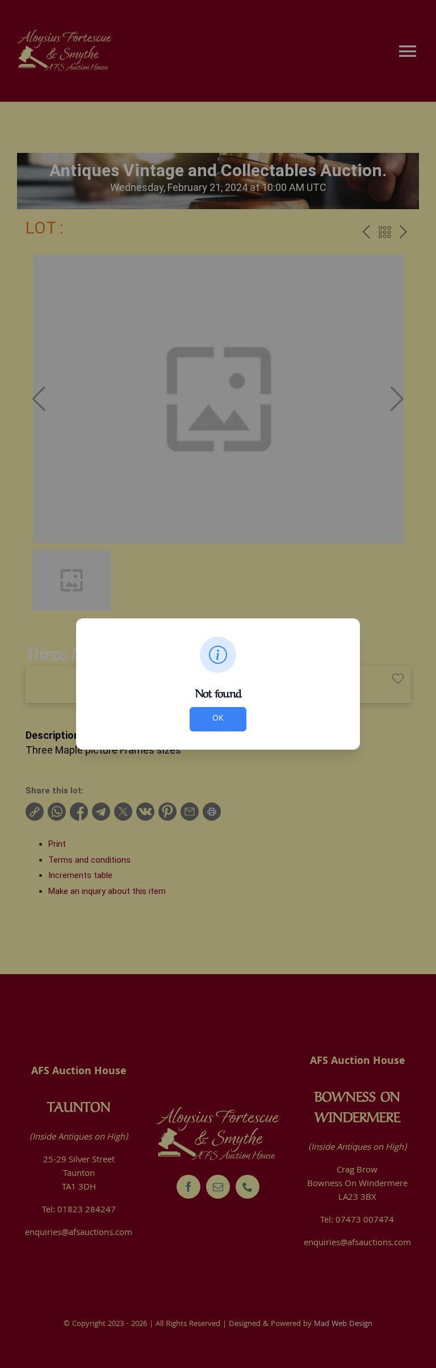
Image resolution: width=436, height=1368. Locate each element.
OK (218, 719)
